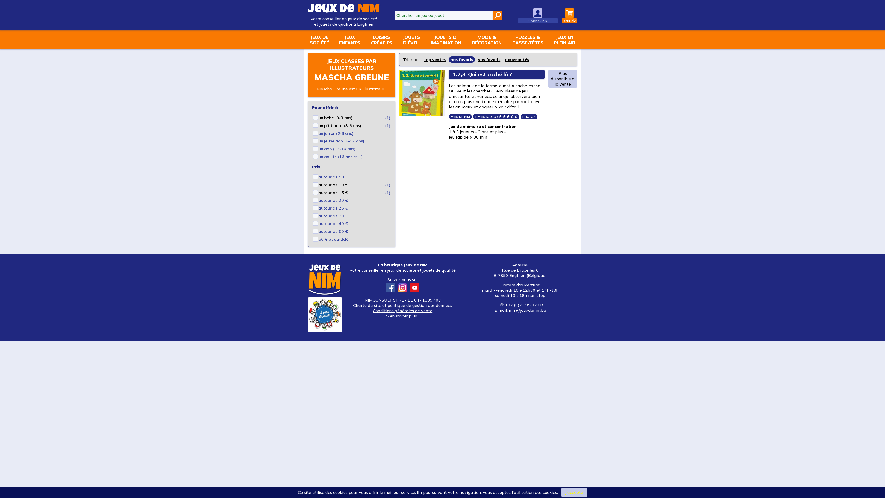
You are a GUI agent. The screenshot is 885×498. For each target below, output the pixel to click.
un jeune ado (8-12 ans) (341, 141)
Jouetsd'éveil (411, 40)
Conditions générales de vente (402, 310)
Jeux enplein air (564, 40)
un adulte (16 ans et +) (341, 156)
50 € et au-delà (334, 239)
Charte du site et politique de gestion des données (402, 305)
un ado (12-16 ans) (337, 148)
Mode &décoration (487, 40)
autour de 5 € (332, 177)
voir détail (509, 107)
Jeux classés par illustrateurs (352, 64)
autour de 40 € (333, 223)
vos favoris (489, 59)
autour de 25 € (333, 208)
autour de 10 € (333, 184)
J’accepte (574, 492)
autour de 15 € (333, 192)
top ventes (435, 59)
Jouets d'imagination (446, 40)
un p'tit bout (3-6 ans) (340, 125)
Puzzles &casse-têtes (527, 40)
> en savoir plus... (402, 316)
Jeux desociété (319, 40)
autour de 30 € (333, 216)
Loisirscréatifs (381, 40)
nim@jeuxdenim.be (527, 310)
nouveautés (517, 59)
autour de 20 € (333, 200)
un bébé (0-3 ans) (336, 117)
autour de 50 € (333, 231)
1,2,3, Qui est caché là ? (482, 74)
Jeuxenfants (349, 40)
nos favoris (462, 59)
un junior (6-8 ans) (336, 133)
